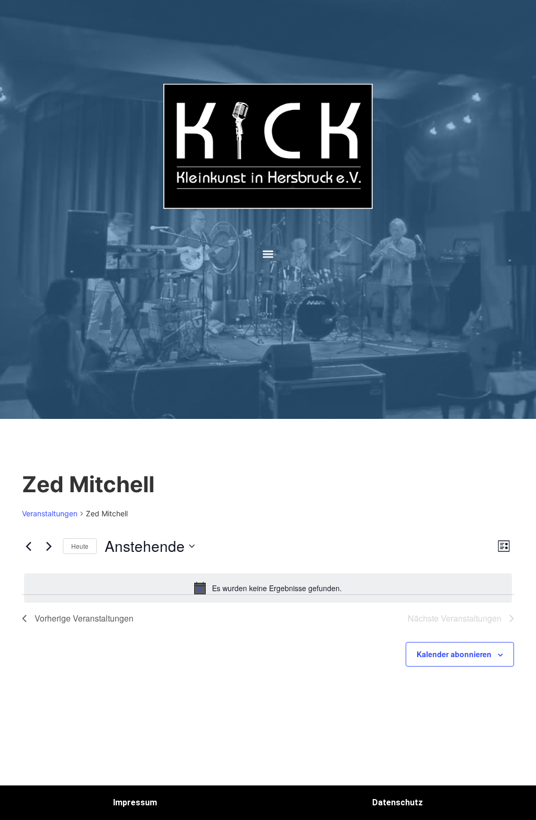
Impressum (135, 802)
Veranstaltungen (49, 513)
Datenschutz (397, 802)
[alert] (268, 588)
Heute (79, 545)
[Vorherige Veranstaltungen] (28, 546)
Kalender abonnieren (454, 654)
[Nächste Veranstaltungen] (48, 546)
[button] (268, 254)
